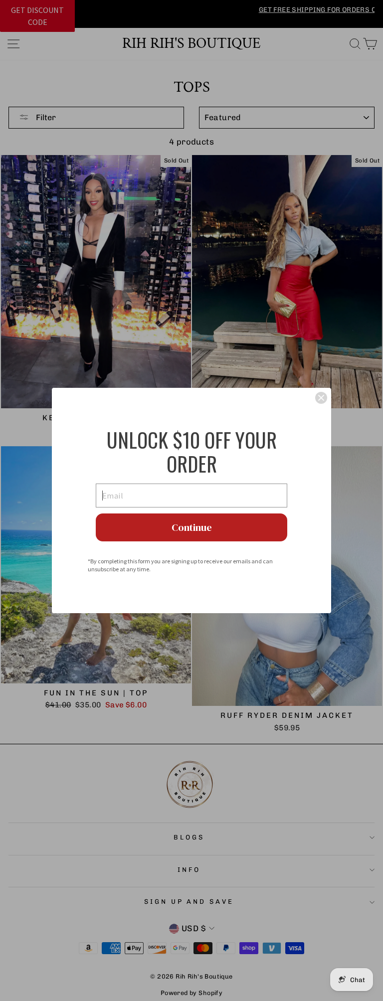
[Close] (321, 398)
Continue (192, 527)
